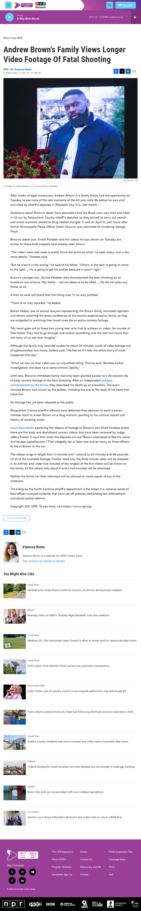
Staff (111, 874)
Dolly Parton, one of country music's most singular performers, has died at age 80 (77, 691)
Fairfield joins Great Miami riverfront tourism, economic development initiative (75, 590)
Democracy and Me (90, 867)
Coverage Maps (117, 859)
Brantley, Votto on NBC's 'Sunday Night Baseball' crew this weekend (68, 615)
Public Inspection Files (121, 851)
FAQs (112, 867)
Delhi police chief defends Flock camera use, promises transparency (69, 666)
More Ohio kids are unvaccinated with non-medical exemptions (66, 792)
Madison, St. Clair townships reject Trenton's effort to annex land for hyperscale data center (82, 640)
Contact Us (86, 859)
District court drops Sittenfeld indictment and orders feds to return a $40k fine (75, 817)
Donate (127, 5)
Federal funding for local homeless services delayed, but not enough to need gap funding (81, 767)
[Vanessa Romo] (11, 552)
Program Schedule (62, 867)
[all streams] (136, 17)
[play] (9, 17)
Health (31, 786)
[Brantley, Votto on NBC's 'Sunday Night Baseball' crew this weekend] (14, 616)
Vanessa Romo (22, 69)
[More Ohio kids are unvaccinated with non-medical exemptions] (14, 793)
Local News (33, 584)
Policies (84, 874)
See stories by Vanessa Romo (43, 561)
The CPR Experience (62, 851)
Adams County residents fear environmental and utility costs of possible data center (78, 741)
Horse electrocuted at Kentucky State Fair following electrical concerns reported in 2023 (80, 712)
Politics (31, 761)
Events (83, 851)
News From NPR (12, 38)
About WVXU (59, 859)
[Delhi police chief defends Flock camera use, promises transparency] (14, 666)
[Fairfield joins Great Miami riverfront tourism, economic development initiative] (14, 591)
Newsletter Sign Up (62, 874)
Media (31, 610)
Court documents (22, 427)
